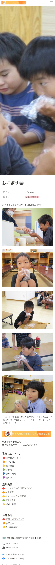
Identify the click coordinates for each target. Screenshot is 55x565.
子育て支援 (10, 500)
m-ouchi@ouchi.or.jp (14, 554)
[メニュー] (51, 2)
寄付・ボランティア (15, 519)
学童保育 (9, 492)
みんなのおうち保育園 (15, 496)
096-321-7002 (11, 543)
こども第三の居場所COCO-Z (18, 488)
